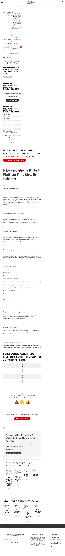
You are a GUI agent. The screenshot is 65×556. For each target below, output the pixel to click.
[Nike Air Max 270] (35, 471)
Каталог (17, 6)
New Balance (7, 519)
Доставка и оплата (55, 546)
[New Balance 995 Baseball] (17, 506)
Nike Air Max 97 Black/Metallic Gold (18, 479)
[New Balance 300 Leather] (37, 506)
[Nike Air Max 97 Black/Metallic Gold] (18, 472)
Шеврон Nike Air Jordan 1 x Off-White (12, 136)
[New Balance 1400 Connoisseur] (7, 507)
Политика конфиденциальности (55, 543)
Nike (21, 6)
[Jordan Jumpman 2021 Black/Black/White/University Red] (9, 472)
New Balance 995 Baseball (17, 511)
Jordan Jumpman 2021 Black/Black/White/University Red (9, 482)
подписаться (15, 542)
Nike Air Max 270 (35, 475)
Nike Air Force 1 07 (26, 476)
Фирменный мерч (12, 139)
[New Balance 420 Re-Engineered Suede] (27, 507)
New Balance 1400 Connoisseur (7, 513)
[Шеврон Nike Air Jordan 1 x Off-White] (12, 132)
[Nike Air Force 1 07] (27, 471)
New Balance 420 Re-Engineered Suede (27, 514)
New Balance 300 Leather (37, 511)
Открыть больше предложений (14, 160)
